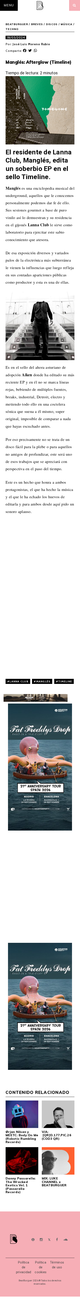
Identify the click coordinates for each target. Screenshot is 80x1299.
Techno (12, 29)
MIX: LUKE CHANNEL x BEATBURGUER (54, 1181)
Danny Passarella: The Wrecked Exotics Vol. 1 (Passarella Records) (21, 1185)
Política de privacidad (23, 1267)
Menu (9, 5)
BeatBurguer (17, 24)
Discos (52, 24)
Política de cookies (40, 1267)
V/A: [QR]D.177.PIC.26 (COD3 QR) (56, 1135)
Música (66, 24)
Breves (37, 24)
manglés (43, 681)
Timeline (65, 681)
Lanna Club (19, 681)
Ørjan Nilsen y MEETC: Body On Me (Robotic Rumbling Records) (22, 1137)
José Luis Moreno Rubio (31, 44)
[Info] (33, 1239)
